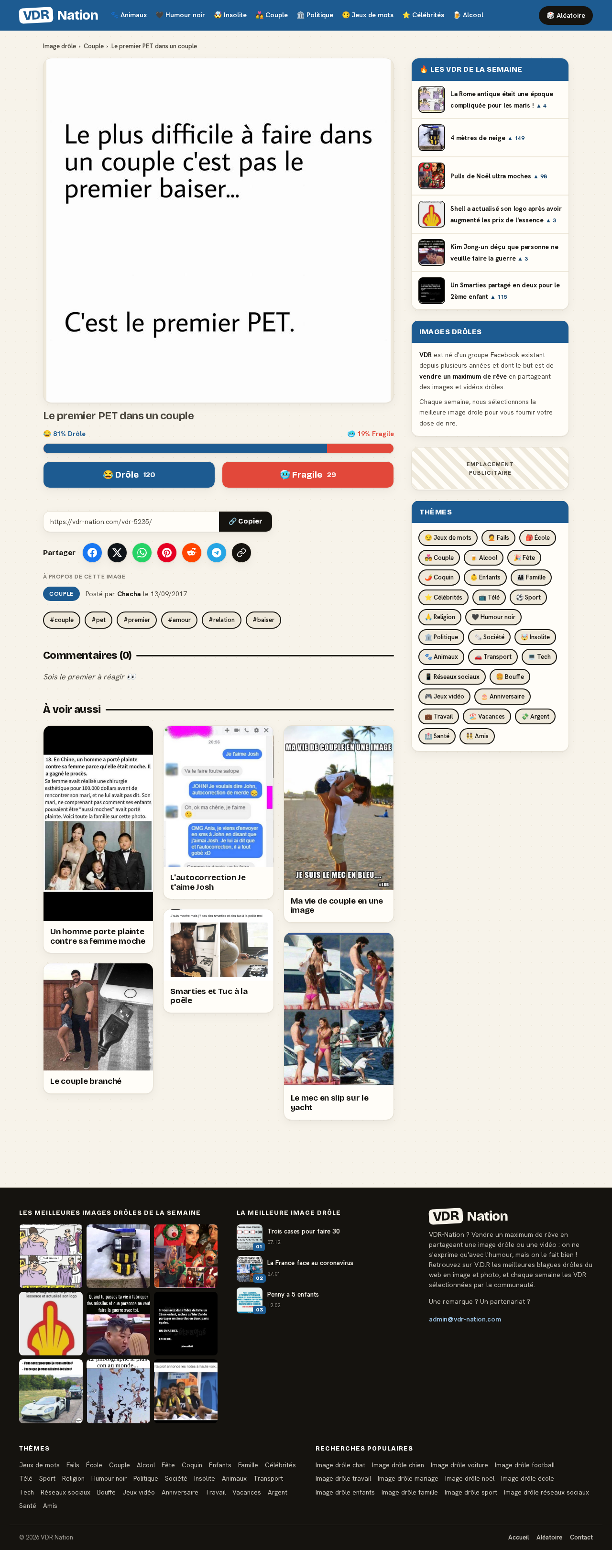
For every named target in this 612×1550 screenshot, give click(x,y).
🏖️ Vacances (487, 716)
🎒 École (537, 538)
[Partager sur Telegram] (217, 553)
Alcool (468, 15)
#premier (136, 620)
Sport (47, 1478)
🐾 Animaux (441, 657)
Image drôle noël (469, 1478)
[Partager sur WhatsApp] (142, 553)
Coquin (192, 1465)
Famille (248, 1465)
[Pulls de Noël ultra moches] (186, 1256)
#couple (62, 620)
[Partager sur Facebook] (92, 553)
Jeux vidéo (138, 1492)
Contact (581, 1537)
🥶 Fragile (308, 474)
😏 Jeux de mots (448, 538)
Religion (73, 1478)
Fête (168, 1465)
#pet (98, 620)
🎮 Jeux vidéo (444, 696)
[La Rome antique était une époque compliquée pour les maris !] (51, 1256)
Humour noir (180, 15)
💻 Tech (539, 657)
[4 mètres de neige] (118, 1256)
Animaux (128, 15)
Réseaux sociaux (65, 1492)
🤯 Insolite (535, 637)
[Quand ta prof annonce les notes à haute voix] (186, 1391)
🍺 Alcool (483, 557)
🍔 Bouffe (510, 676)
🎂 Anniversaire (503, 696)
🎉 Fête (524, 557)
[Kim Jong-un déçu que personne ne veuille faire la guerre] (118, 1323)
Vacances (246, 1492)
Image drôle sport (471, 1492)
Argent (277, 1492)
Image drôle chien (398, 1465)
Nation (60, 15)
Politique (314, 15)
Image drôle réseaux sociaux (546, 1492)
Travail (215, 1492)
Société (176, 1478)
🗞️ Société (489, 637)
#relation (221, 620)
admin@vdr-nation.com (465, 1319)
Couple (271, 15)
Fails (72, 1465)
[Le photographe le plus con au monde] (118, 1391)
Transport (268, 1478)
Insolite (230, 15)
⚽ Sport (528, 597)
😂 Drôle (129, 474)
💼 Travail (439, 716)
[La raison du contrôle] (51, 1391)
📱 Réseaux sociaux (452, 676)
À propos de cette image (84, 576)
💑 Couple (439, 557)
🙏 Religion (440, 617)
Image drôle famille (410, 1492)
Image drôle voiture (459, 1465)
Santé (27, 1505)
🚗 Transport (493, 657)
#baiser (263, 620)
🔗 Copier (245, 521)
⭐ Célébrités (443, 597)
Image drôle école (527, 1478)
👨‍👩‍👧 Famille (531, 577)
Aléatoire (549, 1537)
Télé (26, 1478)
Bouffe (106, 1492)
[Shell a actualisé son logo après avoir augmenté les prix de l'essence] (51, 1323)
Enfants (220, 1465)
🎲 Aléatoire (565, 15)
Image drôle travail (343, 1478)
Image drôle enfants (345, 1492)
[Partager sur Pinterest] (167, 553)
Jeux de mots (367, 15)
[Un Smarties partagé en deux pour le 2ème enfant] (186, 1323)
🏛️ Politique (441, 637)
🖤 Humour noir (493, 617)
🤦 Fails (498, 538)
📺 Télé (489, 597)
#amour (179, 620)
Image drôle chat (340, 1465)
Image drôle (59, 46)
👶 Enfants (485, 577)
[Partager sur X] (117, 553)
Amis (50, 1505)
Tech (26, 1492)
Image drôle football (525, 1465)
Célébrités (423, 15)
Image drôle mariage (408, 1478)
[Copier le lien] (241, 553)
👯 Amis (477, 736)
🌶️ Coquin (439, 577)
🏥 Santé (437, 736)
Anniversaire (180, 1492)
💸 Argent (535, 716)
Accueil (518, 1537)
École (94, 1465)
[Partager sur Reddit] (192, 553)
